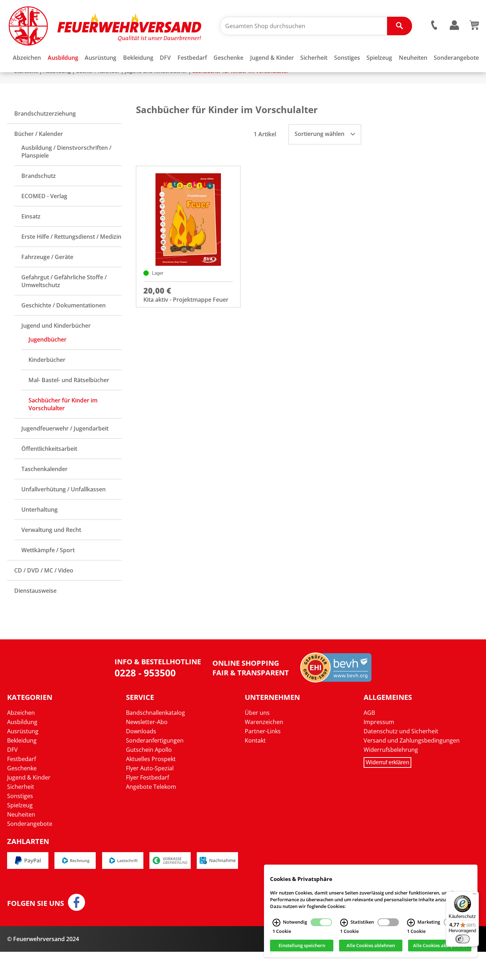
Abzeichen (21, 713)
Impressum (379, 722)
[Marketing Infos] (411, 923)
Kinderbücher (46, 360)
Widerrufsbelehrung (391, 750)
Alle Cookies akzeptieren (440, 946)
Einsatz (31, 216)
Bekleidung (22, 740)
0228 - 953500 (145, 672)
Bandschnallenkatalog (155, 713)
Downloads (141, 731)
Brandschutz (38, 176)
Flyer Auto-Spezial (150, 768)
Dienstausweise (35, 591)
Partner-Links (263, 731)
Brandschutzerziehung (45, 113)
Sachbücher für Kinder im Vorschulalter (62, 404)
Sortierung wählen (320, 134)
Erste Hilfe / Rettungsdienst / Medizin (71, 237)
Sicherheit (20, 787)
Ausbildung (22, 722)
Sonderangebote (29, 824)
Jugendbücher (47, 339)
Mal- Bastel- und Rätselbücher (68, 380)
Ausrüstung (22, 731)
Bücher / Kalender (38, 134)
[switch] (462, 939)
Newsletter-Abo (147, 722)
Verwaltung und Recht (51, 530)
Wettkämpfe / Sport (48, 550)
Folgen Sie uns (35, 903)
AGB (369, 713)
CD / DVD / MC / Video (43, 570)
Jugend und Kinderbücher (56, 325)
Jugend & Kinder (29, 777)
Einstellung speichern (302, 946)
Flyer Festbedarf (147, 777)
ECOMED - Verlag (44, 196)
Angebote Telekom (151, 787)
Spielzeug (20, 805)
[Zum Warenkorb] (474, 28)
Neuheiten (21, 814)
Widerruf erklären (387, 762)
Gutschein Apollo (149, 750)
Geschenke (22, 768)
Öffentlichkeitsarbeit (49, 449)
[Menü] (474, 895)
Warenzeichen (264, 722)
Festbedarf (21, 759)
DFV (12, 750)
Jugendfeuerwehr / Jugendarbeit (65, 428)
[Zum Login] (454, 25)
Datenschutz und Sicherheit (401, 731)
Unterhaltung (39, 509)
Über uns (257, 713)
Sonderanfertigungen (155, 740)
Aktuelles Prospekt (151, 759)
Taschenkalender (44, 469)
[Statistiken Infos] (344, 923)
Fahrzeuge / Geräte (47, 257)
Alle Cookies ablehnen (371, 946)
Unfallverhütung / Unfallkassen (63, 489)
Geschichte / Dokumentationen (63, 305)
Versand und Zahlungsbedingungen (412, 740)
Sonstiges (20, 796)
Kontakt (255, 740)
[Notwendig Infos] (276, 923)
